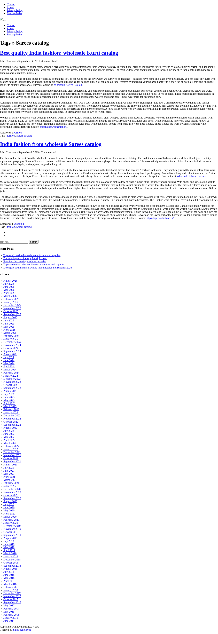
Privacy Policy (14, 10)
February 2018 (11, 587)
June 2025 (8, 323)
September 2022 (12, 424)
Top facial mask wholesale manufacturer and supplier (31, 255)
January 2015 (10, 617)
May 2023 (8, 400)
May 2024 (8, 363)
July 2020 (8, 504)
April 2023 (9, 403)
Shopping (18, 223)
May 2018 (8, 577)
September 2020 (12, 498)
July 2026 (8, 283)
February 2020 (11, 519)
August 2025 (10, 317)
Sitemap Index (14, 13)
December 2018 (12, 559)
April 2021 (9, 476)
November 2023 (12, 381)
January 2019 (10, 556)
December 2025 (12, 305)
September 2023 (12, 387)
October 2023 (10, 384)
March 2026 (10, 296)
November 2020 (12, 492)
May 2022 (8, 436)
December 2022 (12, 415)
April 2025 (9, 329)
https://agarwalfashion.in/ (53, 126)
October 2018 (10, 562)
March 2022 (10, 443)
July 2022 (8, 430)
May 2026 (8, 289)
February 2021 (11, 482)
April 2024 (9, 366)
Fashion (17, 132)
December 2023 (12, 378)
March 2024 (10, 369)
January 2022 (10, 449)
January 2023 (10, 412)
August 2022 (10, 427)
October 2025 (10, 311)
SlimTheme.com (22, 629)
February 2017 (11, 608)
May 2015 (8, 611)
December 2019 (12, 525)
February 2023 (11, 409)
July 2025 (8, 320)
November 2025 (12, 308)
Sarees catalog (24, 135)
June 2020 (8, 507)
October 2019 (10, 531)
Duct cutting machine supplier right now (25, 258)
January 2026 (10, 302)
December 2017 (12, 593)
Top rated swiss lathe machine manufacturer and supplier (33, 264)
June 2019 (8, 544)
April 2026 (9, 292)
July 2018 (8, 571)
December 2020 (12, 489)
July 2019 (8, 541)
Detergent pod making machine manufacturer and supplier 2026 (37, 267)
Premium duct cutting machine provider (24, 261)
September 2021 (12, 461)
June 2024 (8, 360)
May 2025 (8, 326)
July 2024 (8, 357)
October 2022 (10, 421)
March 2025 (10, 332)
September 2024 (12, 351)
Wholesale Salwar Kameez (191, 176)
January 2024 (10, 375)
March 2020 (10, 516)
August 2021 (10, 464)
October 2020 (10, 495)
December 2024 (12, 341)
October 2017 (10, 599)
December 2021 (12, 452)
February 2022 (11, 446)
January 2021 (10, 486)
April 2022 (9, 440)
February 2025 (11, 335)
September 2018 (12, 565)
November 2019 (12, 528)
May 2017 (8, 605)
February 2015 (11, 614)
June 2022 (8, 433)
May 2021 (8, 473)
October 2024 (10, 348)
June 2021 (8, 470)
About (10, 7)
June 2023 (8, 397)
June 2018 (8, 574)
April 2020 (9, 513)
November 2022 (12, 418)
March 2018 (10, 584)
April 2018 (9, 581)
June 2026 (8, 286)
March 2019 (10, 553)
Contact (11, 4)
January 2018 (10, 590)
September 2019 (12, 535)
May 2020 (8, 510)
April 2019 (9, 550)
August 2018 (10, 568)
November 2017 (12, 596)
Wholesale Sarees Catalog (68, 84)
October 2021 (10, 458)
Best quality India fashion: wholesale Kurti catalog (59, 53)
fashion (11, 135)
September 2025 (12, 314)
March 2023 (10, 406)
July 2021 (8, 467)
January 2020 (10, 522)
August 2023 (10, 391)
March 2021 (10, 479)
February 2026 (11, 299)
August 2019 (10, 538)
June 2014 (8, 620)
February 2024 (11, 372)
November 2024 (12, 345)
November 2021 (12, 455)
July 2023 (8, 394)
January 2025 (10, 338)
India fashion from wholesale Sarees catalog (51, 144)
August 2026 (10, 280)
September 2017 (12, 602)
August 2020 (10, 501)
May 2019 (8, 547)
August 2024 (10, 354)
